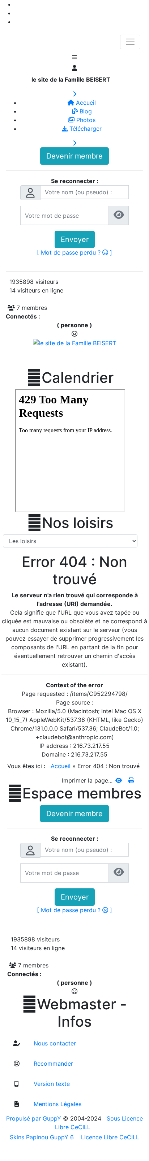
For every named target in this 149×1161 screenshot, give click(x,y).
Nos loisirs (70, 523)
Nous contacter (54, 1043)
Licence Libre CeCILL (109, 1137)
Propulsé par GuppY (34, 1118)
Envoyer (75, 239)
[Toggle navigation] (130, 42)
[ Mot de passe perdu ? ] (74, 252)
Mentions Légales (56, 1104)
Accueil (60, 766)
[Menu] (74, 58)
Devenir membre (74, 156)
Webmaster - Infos (74, 1013)
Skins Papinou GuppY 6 (43, 1137)
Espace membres (74, 793)
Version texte (51, 1083)
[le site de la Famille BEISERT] (74, 342)
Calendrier (70, 377)
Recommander (52, 1063)
